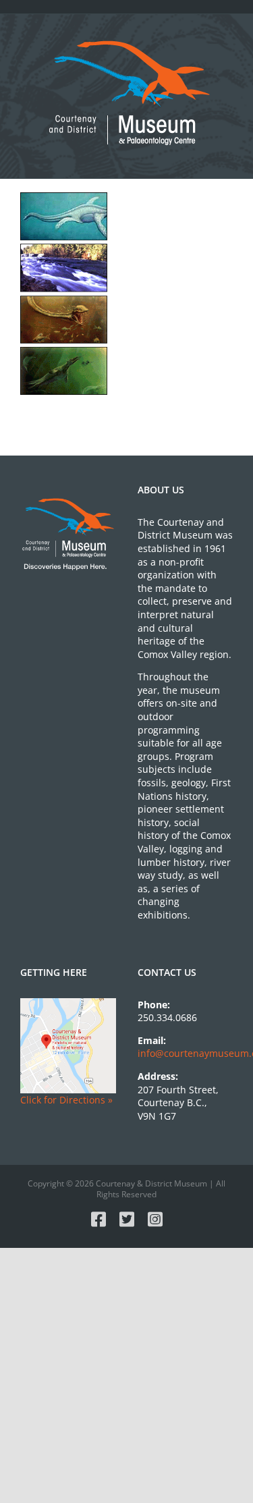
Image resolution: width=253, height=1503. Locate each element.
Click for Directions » (66, 1099)
